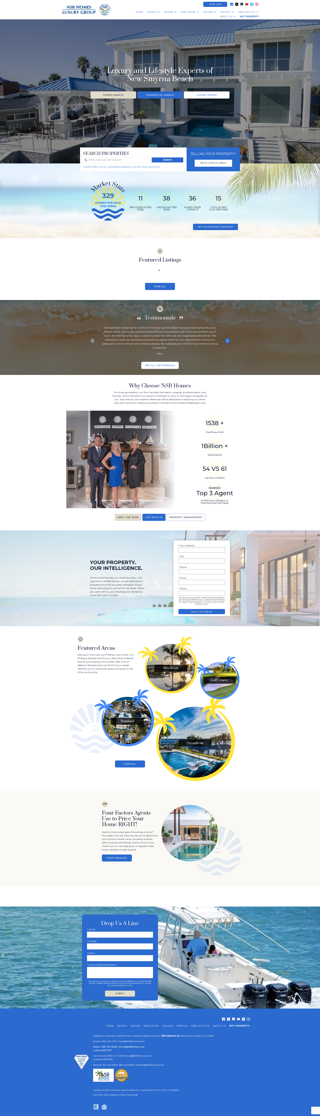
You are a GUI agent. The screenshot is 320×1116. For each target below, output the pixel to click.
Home (139, 12)
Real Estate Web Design (104, 1095)
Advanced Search (119, 167)
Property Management (185, 517)
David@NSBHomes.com (138, 1055)
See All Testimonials (160, 365)
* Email (182, 578)
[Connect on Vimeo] (251, 4)
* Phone (182, 588)
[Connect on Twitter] (236, 4)
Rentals (182, 1025)
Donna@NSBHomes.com (131, 1046)
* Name (182, 567)
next (227, 340)
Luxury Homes (207, 95)
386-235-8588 (109, 1046)
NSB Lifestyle (200, 1025)
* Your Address (186, 545)
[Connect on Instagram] (256, 4)
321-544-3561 (110, 1065)
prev (92, 340)
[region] (160, 341)
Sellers (168, 1025)
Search (167, 160)
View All (160, 286)
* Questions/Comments (101, 965)
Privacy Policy (161, 1090)
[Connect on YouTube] (246, 4)
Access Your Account (146, 167)
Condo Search (113, 95)
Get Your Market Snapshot (215, 227)
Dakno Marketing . (129, 1095)
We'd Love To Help (213, 163)
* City (181, 556)
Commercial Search (160, 95)
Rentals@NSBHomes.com (150, 1065)
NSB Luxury (151, 1025)
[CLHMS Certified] (121, 1081)
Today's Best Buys (94, 167)
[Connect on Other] (241, 4)
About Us (219, 1025)
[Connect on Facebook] (231, 4)
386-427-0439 (115, 1055)
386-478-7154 (109, 1041)
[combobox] (116, 160)
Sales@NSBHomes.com (131, 1041)
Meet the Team (128, 517)
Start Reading (117, 858)
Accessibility (174, 1090)
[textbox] (117, 159)
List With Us (154, 517)
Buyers (135, 1025)
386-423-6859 (126, 1065)
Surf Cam (215, 4)
